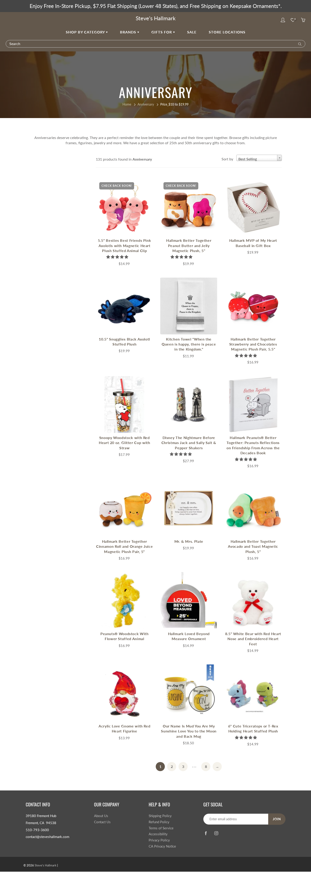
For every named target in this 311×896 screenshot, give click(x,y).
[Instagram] (216, 833)
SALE (191, 32)
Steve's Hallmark (156, 18)
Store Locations (227, 32)
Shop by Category (86, 32)
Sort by (227, 159)
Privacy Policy (159, 840)
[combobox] (259, 158)
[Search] (299, 43)
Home (126, 104)
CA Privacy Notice (162, 846)
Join (277, 819)
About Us (101, 816)
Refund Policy (159, 822)
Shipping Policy (160, 816)
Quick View (124, 207)
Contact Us (102, 822)
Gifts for (162, 32)
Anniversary (146, 104)
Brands (128, 32)
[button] (117, 257)
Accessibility (158, 834)
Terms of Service (161, 828)
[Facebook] (206, 833)
